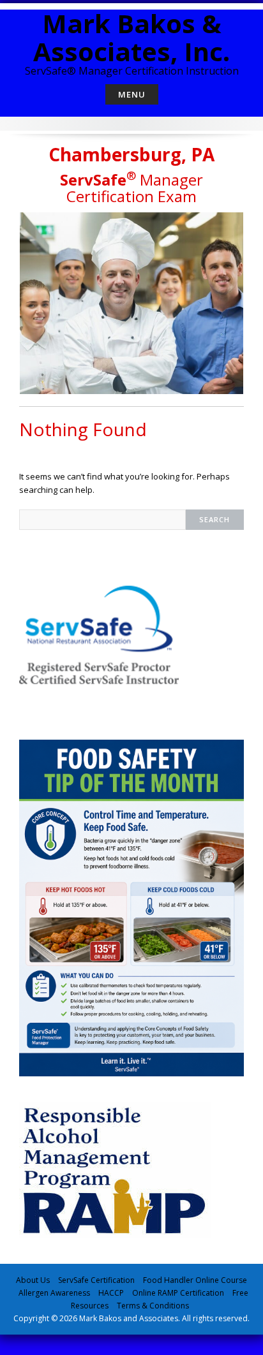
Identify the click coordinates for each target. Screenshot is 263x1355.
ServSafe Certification (96, 1280)
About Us (33, 1280)
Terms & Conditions (153, 1305)
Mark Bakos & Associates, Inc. (131, 37)
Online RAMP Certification (178, 1292)
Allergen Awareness (54, 1292)
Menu (132, 94)
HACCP (111, 1292)
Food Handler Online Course (195, 1280)
